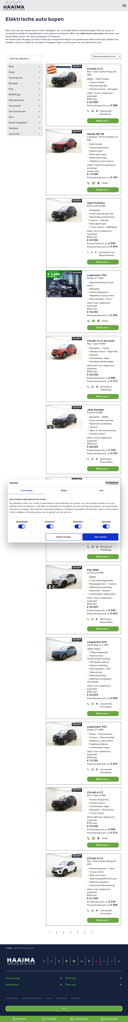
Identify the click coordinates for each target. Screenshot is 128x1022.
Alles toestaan (100, 537)
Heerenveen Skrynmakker (106, 460)
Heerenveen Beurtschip (106, 112)
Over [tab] (101, 490)
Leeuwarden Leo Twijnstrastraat (107, 254)
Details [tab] (64, 490)
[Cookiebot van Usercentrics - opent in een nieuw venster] (107, 483)
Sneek (105, 183)
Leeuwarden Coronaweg (106, 705)
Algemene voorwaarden (32, 998)
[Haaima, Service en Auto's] (14, 5)
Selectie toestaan (63, 537)
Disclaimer (75, 998)
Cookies (49, 998)
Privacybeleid (61, 998)
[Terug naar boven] (64, 1008)
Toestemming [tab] (26, 490)
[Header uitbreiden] (124, 5)
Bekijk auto (102, 120)
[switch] (50, 526)
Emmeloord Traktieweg (106, 388)
